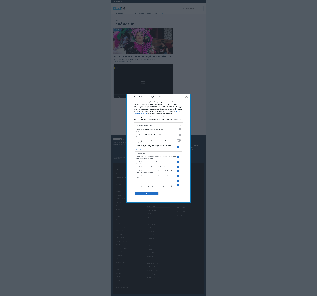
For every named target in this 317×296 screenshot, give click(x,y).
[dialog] (158, 148)
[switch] (179, 129)
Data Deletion (149, 199)
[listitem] (158, 125)
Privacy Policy (167, 199)
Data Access (158, 199)
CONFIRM (147, 193)
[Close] (187, 97)
